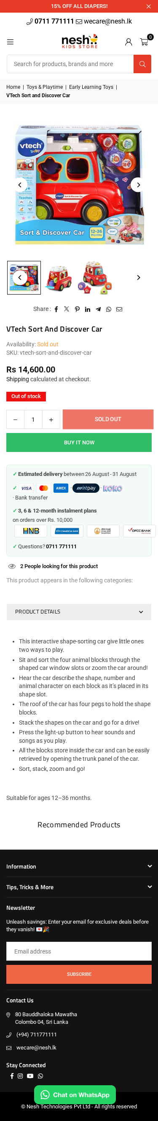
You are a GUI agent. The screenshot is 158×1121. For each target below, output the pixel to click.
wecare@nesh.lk (36, 1047)
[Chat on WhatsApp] (75, 1094)
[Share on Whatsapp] (109, 309)
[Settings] (128, 41)
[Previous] (20, 185)
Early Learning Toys (91, 87)
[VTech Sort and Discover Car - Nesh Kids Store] (59, 278)
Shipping (17, 379)
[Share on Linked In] (88, 309)
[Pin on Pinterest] (77, 309)
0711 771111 (55, 21)
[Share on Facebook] (56, 309)
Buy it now (79, 442)
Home (13, 87)
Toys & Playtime (45, 87)
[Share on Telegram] (98, 309)
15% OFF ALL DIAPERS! (79, 6)
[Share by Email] (119, 309)
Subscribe (79, 974)
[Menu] (10, 41)
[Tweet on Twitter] (67, 309)
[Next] (138, 185)
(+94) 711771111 (36, 1034)
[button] (144, 41)
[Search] (142, 64)
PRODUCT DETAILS (37, 611)
